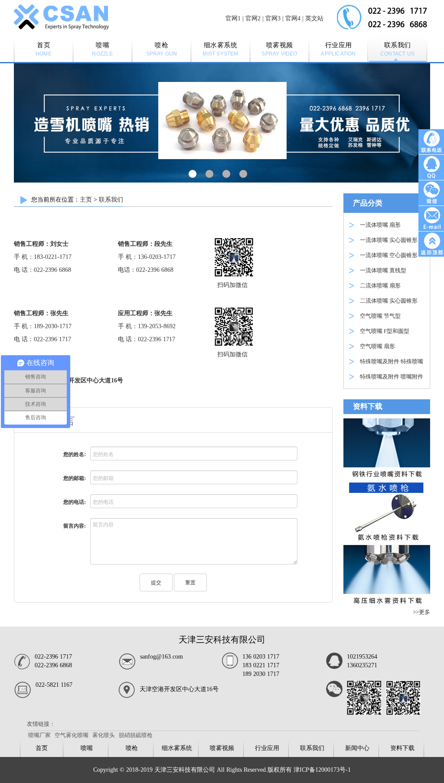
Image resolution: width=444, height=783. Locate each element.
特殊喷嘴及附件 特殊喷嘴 (391, 361)
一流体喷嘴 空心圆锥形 (389, 255)
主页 (86, 199)
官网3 (273, 18)
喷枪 (132, 748)
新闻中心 (357, 748)
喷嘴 (87, 748)
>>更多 (421, 612)
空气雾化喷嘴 (71, 735)
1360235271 (362, 665)
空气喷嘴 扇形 (377, 346)
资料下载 (402, 748)
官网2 (253, 18)
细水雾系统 (177, 748)
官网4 (292, 18)
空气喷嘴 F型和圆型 (384, 331)
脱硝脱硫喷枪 (136, 735)
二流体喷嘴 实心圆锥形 (389, 300)
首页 (42, 748)
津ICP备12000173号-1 (322, 770)
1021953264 (362, 656)
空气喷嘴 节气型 (380, 316)
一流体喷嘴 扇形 (380, 225)
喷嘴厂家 (39, 735)
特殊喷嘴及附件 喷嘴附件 (391, 376)
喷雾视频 (222, 748)
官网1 (233, 18)
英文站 (314, 18)
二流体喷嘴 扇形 (380, 285)
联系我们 (111, 199)
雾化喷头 (103, 735)
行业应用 (267, 748)
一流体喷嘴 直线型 (383, 270)
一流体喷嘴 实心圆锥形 (389, 240)
